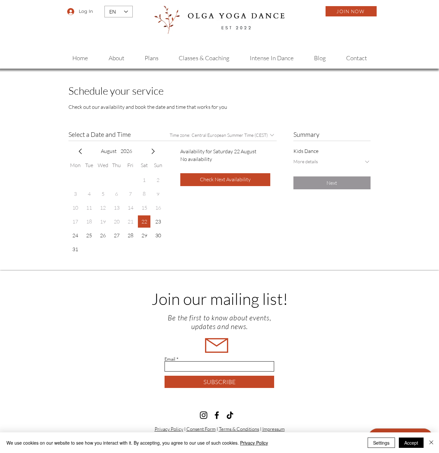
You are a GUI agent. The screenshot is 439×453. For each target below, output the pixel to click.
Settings (381, 442)
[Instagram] (204, 415)
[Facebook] (217, 415)
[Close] (431, 443)
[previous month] (80, 151)
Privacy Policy (169, 429)
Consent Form (201, 429)
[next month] (153, 151)
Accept (411, 442)
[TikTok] (230, 415)
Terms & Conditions (239, 429)
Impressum (273, 429)
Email (170, 359)
